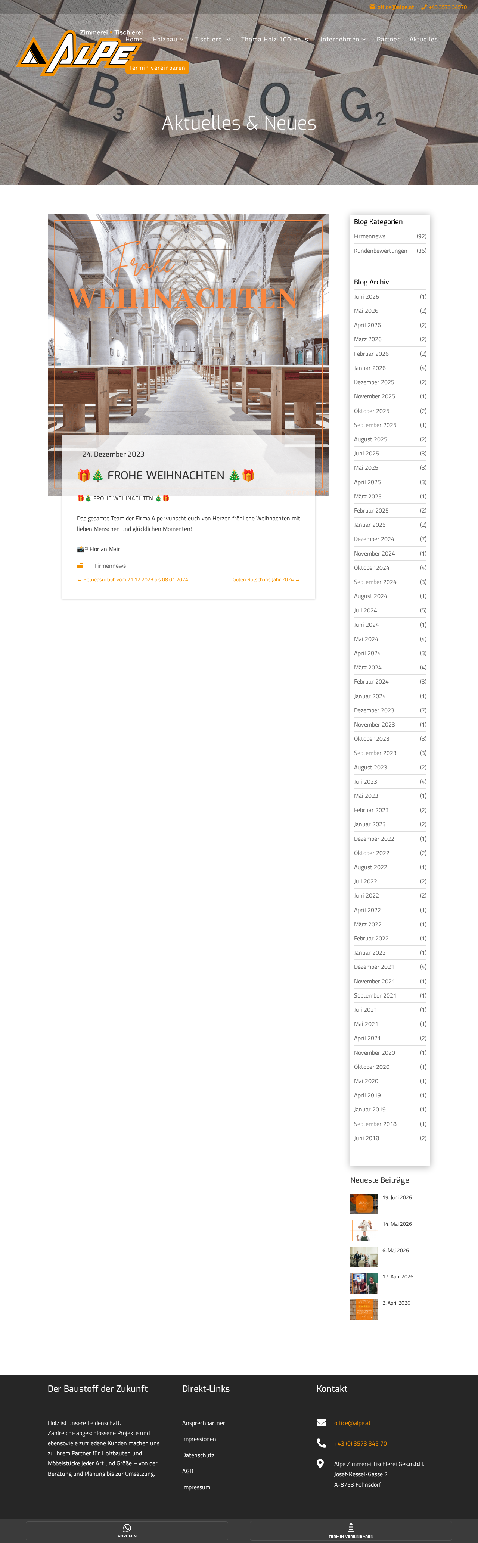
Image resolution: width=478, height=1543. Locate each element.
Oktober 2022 (371, 852)
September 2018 (375, 1123)
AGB (187, 1470)
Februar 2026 (371, 353)
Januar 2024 (370, 695)
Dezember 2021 (374, 966)
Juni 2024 (366, 624)
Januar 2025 (370, 524)
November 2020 (374, 1052)
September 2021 (375, 995)
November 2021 (374, 981)
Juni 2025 (366, 453)
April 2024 (367, 652)
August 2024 (370, 595)
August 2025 (370, 439)
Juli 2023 (365, 781)
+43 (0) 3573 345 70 (360, 1443)
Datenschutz (198, 1454)
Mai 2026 (366, 310)
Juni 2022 (366, 895)
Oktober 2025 (371, 410)
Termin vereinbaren (351, 1536)
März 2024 (368, 667)
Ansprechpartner (203, 1422)
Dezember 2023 (374, 710)
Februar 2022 (371, 938)
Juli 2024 (365, 610)
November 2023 (374, 724)
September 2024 (375, 581)
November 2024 (374, 553)
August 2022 (370, 866)
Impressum (196, 1487)
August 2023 (370, 767)
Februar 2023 (371, 809)
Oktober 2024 (371, 567)
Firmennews (110, 565)
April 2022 (367, 909)
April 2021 (367, 1037)
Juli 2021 (365, 1009)
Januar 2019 (370, 1109)
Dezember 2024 (374, 538)
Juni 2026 (366, 296)
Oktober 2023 (371, 738)
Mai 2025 (366, 467)
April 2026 (367, 324)
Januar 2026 (370, 367)
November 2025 (374, 396)
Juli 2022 (365, 881)
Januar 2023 (370, 823)
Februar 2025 (371, 510)
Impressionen (199, 1438)
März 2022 (368, 924)
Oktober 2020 (371, 1066)
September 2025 (375, 424)
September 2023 (375, 752)
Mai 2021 (366, 1023)
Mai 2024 (366, 638)
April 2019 (367, 1095)
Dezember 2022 (374, 838)
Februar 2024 (371, 681)
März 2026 (368, 339)
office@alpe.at (352, 1422)
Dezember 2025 (374, 381)
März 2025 (368, 496)
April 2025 (367, 481)
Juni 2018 (366, 1137)
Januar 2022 (370, 952)
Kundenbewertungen (380, 250)
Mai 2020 (366, 1080)
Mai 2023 (366, 795)
